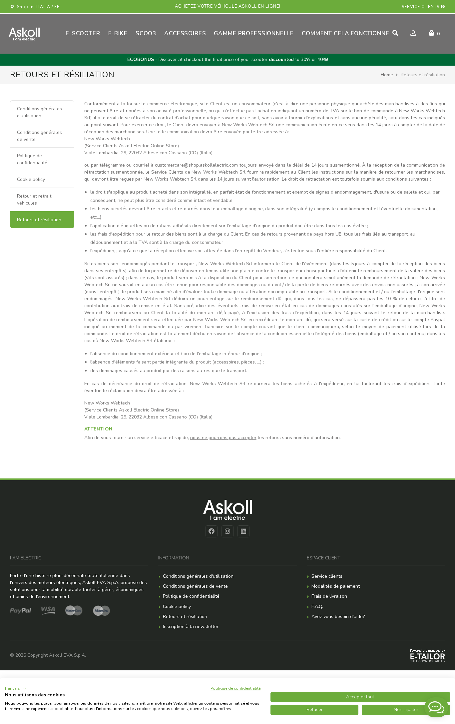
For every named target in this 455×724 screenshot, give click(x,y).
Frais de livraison (329, 596)
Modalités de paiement (335, 586)
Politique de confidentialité (32, 159)
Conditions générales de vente (39, 136)
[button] (16, 688)
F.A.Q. (317, 606)
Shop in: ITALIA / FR (37, 6)
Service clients (421, 6)
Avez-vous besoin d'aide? (338, 616)
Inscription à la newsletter (191, 626)
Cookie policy (31, 179)
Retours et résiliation (185, 616)
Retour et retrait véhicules (34, 199)
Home (387, 75)
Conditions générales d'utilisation (39, 112)
